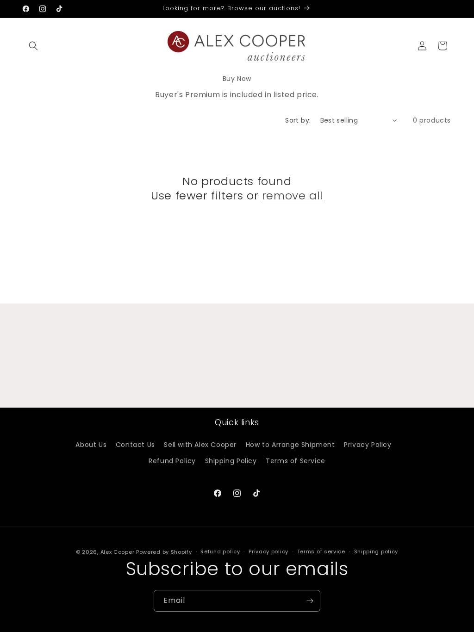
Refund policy (220, 551)
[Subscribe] (309, 601)
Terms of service (321, 551)
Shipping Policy (231, 460)
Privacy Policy (367, 444)
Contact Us (135, 444)
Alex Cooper (118, 552)
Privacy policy (268, 551)
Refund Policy (172, 460)
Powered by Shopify (164, 552)
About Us (90, 444)
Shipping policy (376, 551)
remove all (292, 195)
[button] (33, 46)
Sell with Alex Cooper (200, 444)
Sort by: (298, 120)
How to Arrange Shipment (290, 444)
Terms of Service (295, 460)
